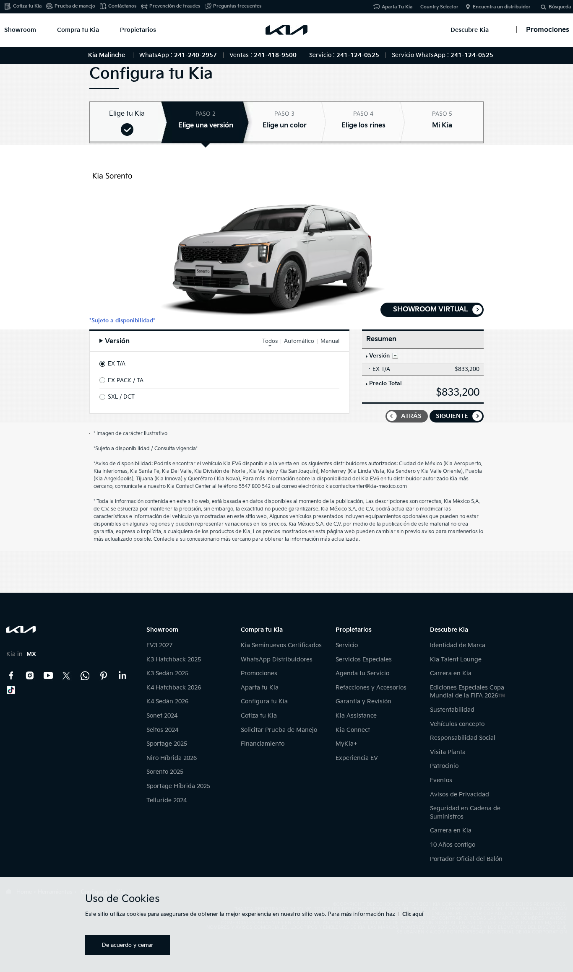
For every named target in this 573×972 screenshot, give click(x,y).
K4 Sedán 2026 (167, 701)
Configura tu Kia (264, 701)
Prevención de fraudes (174, 6)
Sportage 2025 (166, 743)
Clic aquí (412, 914)
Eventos (441, 780)
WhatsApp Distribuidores (277, 659)
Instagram (30, 676)
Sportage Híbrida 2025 (178, 786)
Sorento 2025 (164, 771)
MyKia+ (346, 743)
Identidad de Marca (457, 645)
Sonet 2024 (161, 715)
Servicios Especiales (364, 659)
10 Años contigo (452, 844)
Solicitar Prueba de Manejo (279, 730)
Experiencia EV (357, 758)
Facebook (11, 676)
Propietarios (138, 30)
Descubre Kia (470, 30)
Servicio (347, 645)
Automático (299, 341)
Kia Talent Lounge (456, 659)
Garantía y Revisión (363, 701)
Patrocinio (444, 766)
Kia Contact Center (85, 676)
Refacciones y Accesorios (371, 687)
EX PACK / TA (125, 380)
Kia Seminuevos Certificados (281, 645)
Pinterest (104, 676)
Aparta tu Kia (260, 687)
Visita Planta (448, 752)
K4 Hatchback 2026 (173, 687)
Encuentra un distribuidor (502, 7)
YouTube (48, 676)
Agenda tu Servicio (362, 673)
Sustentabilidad (452, 709)
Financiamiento (262, 743)
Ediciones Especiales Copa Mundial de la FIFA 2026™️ (467, 692)
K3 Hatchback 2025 (173, 659)
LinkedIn (122, 676)
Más (395, 356)
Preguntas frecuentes (237, 6)
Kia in (21, 654)
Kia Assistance (356, 715)
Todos (270, 341)
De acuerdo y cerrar (127, 945)
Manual (329, 341)
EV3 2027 (159, 645)
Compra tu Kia (78, 30)
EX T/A (116, 363)
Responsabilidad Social (462, 737)
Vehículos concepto (457, 724)
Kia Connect (353, 730)
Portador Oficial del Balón (466, 859)
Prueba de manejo (75, 6)
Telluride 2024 (166, 800)
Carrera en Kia (450, 673)
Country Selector (439, 7)
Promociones (259, 673)
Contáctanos (122, 6)
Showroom (20, 30)
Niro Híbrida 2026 (171, 758)
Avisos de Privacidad (459, 794)
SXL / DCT (121, 397)
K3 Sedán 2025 (167, 673)
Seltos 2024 (162, 730)
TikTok (11, 690)
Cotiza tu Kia (27, 6)
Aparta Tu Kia (397, 7)
